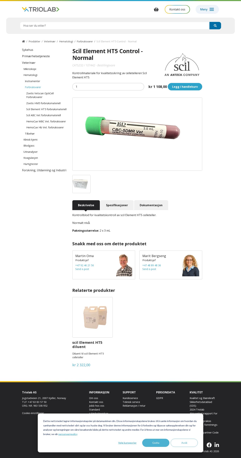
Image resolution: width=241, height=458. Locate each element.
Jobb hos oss (96, 405)
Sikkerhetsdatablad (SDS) (201, 404)
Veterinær (49, 41)
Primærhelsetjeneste (36, 56)
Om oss (93, 398)
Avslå (184, 442)
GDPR (159, 398)
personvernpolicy (67, 434)
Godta (155, 442)
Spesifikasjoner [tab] (117, 205)
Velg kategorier (127, 442)
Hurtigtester (30, 164)
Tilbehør (30, 133)
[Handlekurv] (156, 9)
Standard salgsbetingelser (98, 411)
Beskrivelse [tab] (86, 205)
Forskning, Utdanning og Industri (44, 170)
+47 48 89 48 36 (151, 265)
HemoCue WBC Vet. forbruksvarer (46, 121)
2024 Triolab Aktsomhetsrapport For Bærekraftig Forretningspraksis (203, 415)
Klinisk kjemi (30, 139)
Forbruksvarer (85, 41)
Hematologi (66, 41)
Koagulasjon (30, 157)
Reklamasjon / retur (134, 405)
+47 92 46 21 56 (84, 265)
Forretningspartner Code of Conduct (204, 434)
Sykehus (27, 50)
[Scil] (182, 64)
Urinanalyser (30, 151)
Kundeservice (130, 398)
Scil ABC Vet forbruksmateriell (43, 115)
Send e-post (82, 269)
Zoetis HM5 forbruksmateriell (43, 103)
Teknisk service (131, 402)
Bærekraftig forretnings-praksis (204, 426)
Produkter (34, 41)
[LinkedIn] (217, 445)
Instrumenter (32, 81)
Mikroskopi (29, 69)
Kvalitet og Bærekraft (202, 398)
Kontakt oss (96, 402)
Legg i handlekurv (185, 87)
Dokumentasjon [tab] (151, 205)
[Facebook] (209, 445)
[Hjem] (23, 41)
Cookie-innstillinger (33, 413)
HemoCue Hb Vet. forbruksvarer (45, 127)
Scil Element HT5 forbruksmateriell (46, 109)
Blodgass (28, 145)
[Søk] (215, 25)
